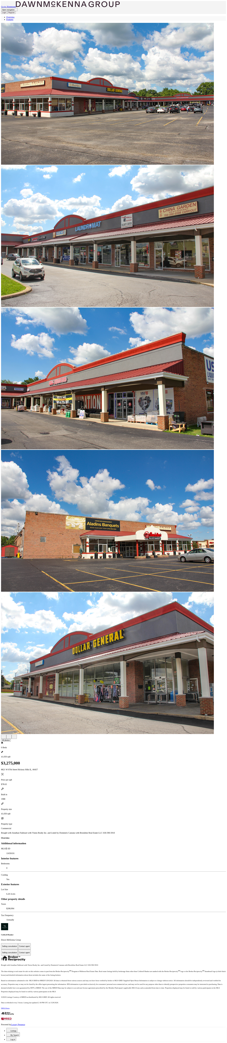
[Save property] (9, 737)
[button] (113, 94)
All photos (6, 740)
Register (11, 13)
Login (4, 13)
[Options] (3, 737)
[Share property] (14, 737)
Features (9, 19)
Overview (10, 17)
